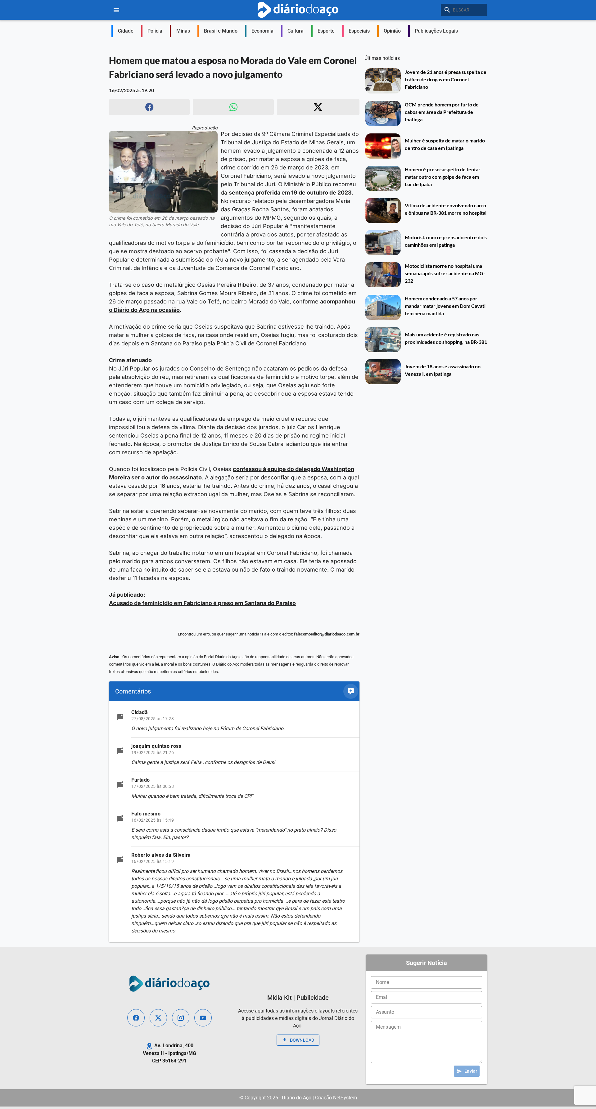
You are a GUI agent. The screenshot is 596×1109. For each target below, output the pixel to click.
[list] (234, 821)
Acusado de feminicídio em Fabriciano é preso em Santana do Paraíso (202, 603)
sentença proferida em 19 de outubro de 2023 (290, 192)
